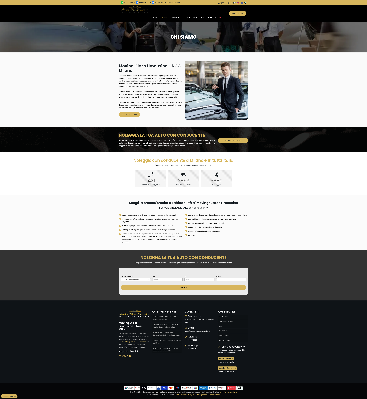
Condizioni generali (200, 395)
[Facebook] (120, 356)
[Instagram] (123, 356)
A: (185, 276)
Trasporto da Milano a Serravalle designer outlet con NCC (165, 349)
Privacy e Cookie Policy (183, 395)
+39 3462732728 (145, 2)
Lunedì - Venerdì (226, 358)
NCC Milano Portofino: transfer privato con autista (164, 317)
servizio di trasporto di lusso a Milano (132, 342)
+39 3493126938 (129, 2)
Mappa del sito (214, 395)
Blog (220, 326)
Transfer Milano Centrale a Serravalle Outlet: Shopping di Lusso (166, 333)
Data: (219, 276)
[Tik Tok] (126, 356)
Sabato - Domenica (227, 368)
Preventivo (223, 331)
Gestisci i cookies (9, 396)
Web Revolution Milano (228, 392)
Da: (154, 276)
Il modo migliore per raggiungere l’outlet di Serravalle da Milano (165, 325)
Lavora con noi (224, 340)
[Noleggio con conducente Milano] (134, 9)
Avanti (183, 287)
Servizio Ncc (223, 317)
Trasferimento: (127, 276)
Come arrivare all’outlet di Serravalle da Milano (167, 341)
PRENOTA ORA (237, 13)
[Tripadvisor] (130, 356)
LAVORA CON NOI (224, 3)
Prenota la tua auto (226, 321)
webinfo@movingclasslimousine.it (167, 2)
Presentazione (224, 335)
